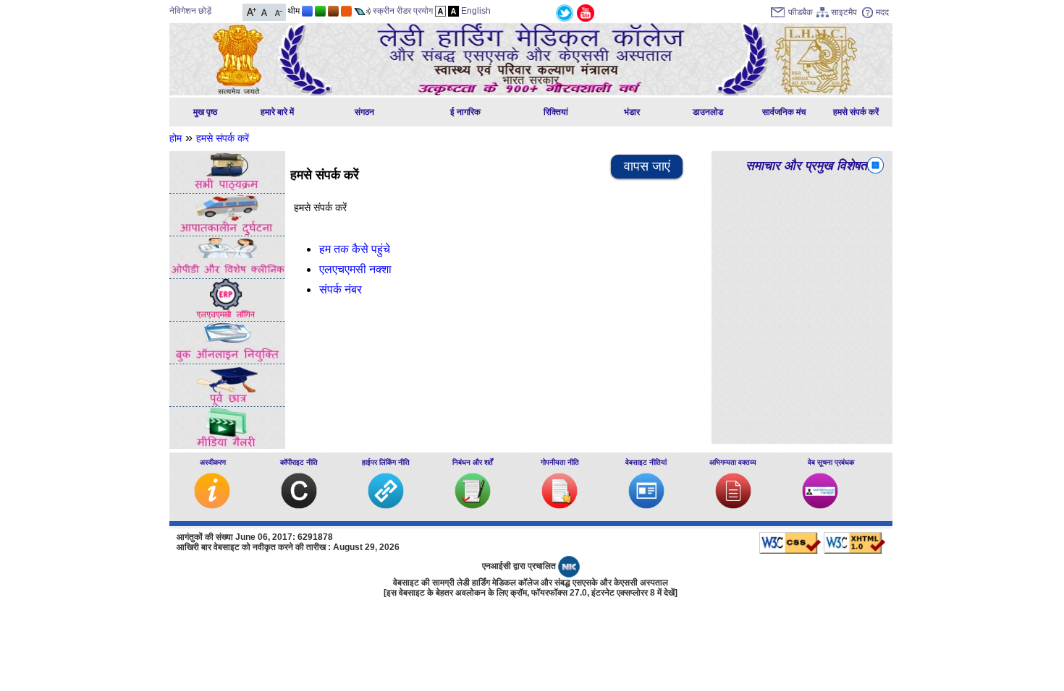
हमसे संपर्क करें (856, 112)
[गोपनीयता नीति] (559, 505)
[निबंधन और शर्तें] (473, 505)
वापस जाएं (647, 166)
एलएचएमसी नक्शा (355, 269)
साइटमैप (844, 12)
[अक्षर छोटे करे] (277, 11)
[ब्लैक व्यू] (453, 11)
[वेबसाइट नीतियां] (646, 505)
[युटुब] (585, 12)
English (476, 11)
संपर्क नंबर (340, 289)
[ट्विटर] (564, 12)
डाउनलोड (708, 112)
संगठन (364, 112)
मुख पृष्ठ (205, 112)
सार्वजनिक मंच (784, 112)
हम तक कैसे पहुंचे (354, 249)
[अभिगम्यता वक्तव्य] (733, 505)
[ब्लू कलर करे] (307, 11)
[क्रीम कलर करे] (346, 11)
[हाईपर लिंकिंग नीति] (386, 505)
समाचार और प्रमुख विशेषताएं (811, 165)
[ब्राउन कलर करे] (333, 11)
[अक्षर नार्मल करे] (264, 11)
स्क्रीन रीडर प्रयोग (403, 11)
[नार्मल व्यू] (440, 11)
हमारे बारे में (277, 112)
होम (175, 138)
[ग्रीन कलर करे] (320, 11)
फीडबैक (800, 12)
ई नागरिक (465, 112)
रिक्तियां (556, 112)
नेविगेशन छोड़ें (190, 11)
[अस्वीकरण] (212, 505)
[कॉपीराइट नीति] (299, 505)
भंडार (632, 112)
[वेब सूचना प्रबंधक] (820, 505)
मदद (882, 12)
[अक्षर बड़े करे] (251, 11)
